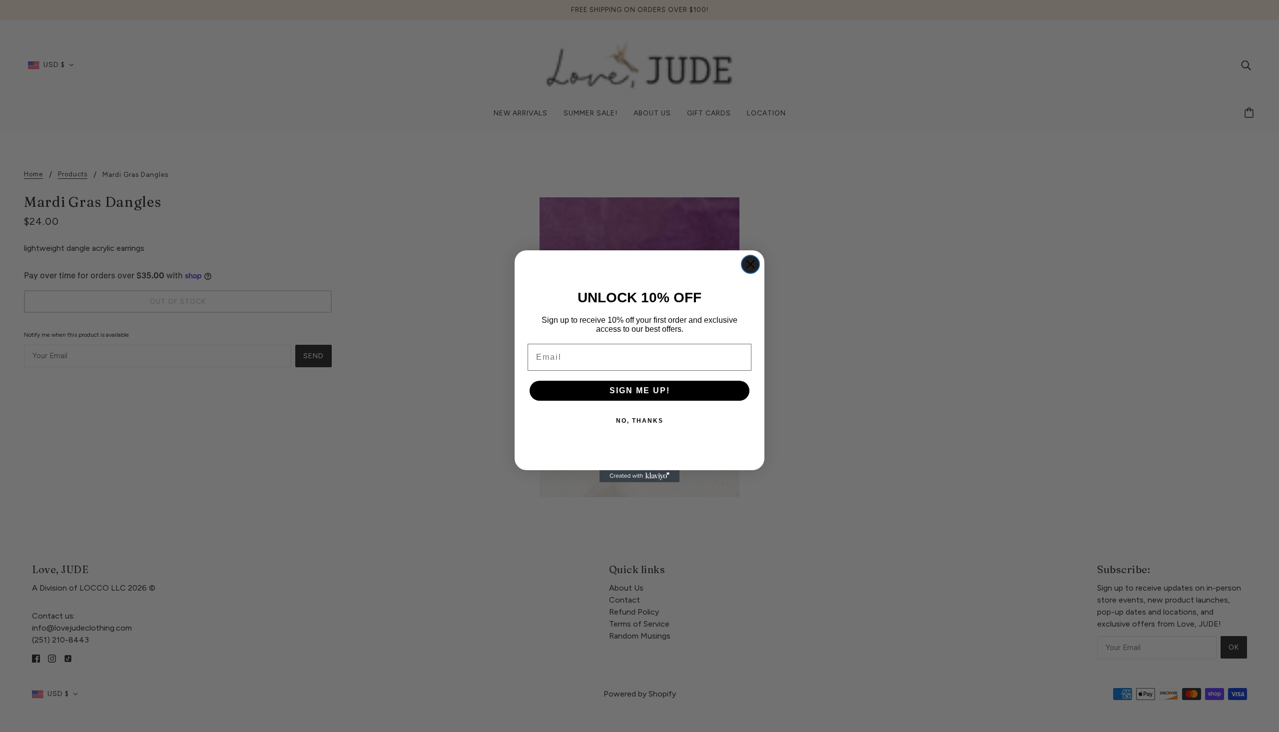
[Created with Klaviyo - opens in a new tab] (639, 476)
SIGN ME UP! (640, 390)
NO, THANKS (639, 420)
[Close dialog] (750, 264)
